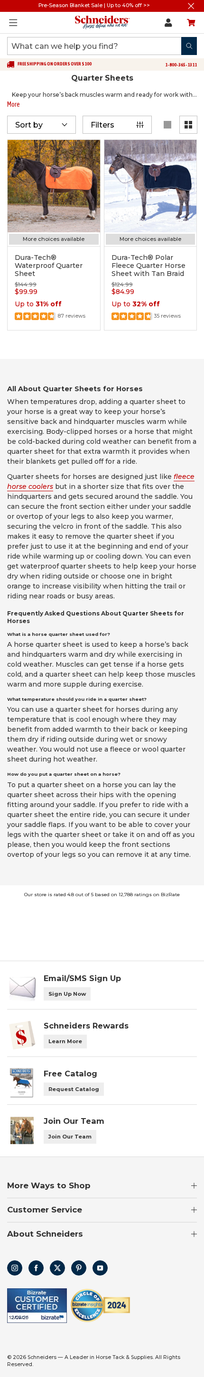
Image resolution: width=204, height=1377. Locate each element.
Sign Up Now (67, 994)
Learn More (65, 1041)
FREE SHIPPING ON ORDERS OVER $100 (55, 64)
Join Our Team (70, 1136)
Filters (102, 124)
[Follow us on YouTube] (100, 1268)
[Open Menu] (13, 23)
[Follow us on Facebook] (36, 1268)
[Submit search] (189, 46)
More (13, 104)
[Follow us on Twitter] (57, 1268)
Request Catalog (73, 1089)
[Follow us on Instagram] (14, 1268)
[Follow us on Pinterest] (78, 1268)
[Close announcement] (191, 6)
